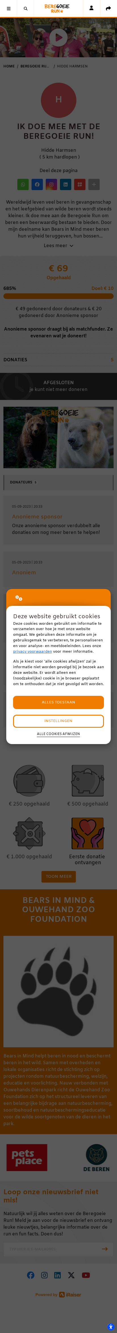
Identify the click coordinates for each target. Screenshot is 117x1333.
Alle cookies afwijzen (58, 734)
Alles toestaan (58, 702)
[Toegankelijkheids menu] (110, 1326)
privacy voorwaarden (32, 651)
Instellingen (58, 721)
